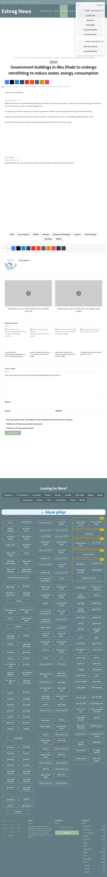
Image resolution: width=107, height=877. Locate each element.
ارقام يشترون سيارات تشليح (26, 570)
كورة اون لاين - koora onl (26, 673)
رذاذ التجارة (81, 663)
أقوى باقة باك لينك (45, 689)
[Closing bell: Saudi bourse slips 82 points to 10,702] (91, 339)
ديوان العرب (61, 704)
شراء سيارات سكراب (10, 554)
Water (59, 238)
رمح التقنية (96, 663)
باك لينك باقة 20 (45, 682)
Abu (12, 234)
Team (17, 2)
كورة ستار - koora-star (10, 637)
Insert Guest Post (46, 11)
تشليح (26, 552)
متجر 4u (61, 578)
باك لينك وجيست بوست (96, 735)
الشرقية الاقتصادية (81, 610)
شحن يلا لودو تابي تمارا (46, 587)
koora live (10, 652)
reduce (78, 234)
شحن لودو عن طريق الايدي (45, 620)
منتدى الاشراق (96, 725)
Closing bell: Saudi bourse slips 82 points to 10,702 (91, 353)
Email (8, 411)
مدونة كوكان (81, 617)
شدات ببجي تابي (45, 529)
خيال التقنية (96, 603)
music (100, 495)
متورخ (96, 637)
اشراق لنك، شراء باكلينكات (97, 710)
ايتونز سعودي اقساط (61, 543)
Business (8, 495)
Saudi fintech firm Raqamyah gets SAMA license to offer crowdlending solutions (15, 354)
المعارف (97, 657)
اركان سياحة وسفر (89, 577)
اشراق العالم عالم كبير (80, 718)
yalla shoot (45, 720)
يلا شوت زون (26, 805)
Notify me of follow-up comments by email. (25, 424)
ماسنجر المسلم (88, 554)
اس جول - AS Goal (10, 681)
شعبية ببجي (61, 627)
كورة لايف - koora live (26, 772)
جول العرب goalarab (26, 593)
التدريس (96, 717)
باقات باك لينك (80, 703)
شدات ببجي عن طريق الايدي (45, 579)
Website (58, 411)
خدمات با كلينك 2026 (61, 697)
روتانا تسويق (97, 643)
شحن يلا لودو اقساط (46, 543)
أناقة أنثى (80, 629)
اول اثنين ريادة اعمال (96, 523)
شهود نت (80, 669)
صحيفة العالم (81, 758)
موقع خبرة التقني (97, 630)
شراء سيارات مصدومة (10, 570)
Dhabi (36, 234)
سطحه (10, 522)
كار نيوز (80, 623)
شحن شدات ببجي (61, 612)
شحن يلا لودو (61, 619)
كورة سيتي (10, 586)
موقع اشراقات (96, 569)
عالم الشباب (88, 533)
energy (46, 234)
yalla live (18, 626)
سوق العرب (61, 682)
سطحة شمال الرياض (26, 537)
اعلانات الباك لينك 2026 (80, 726)
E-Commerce (22, 495)
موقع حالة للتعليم (97, 751)
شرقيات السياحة (81, 681)
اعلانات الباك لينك (80, 710)
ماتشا (45, 657)
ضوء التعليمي (96, 563)
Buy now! (36, 2)
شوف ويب (81, 603)
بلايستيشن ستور (61, 634)
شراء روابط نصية (96, 703)
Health (68, 495)
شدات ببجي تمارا (45, 522)
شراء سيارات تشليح (26, 562)
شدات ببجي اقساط (61, 522)
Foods (47, 495)
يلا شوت (61, 719)
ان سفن (97, 594)
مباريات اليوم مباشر (61, 727)
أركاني (96, 675)
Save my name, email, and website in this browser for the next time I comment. (40, 420)
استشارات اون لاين (80, 650)
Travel (72, 500)
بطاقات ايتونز (46, 627)
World (23, 2)
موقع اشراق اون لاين (80, 570)
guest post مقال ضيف (45, 675)
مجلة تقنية (96, 742)
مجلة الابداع (80, 643)
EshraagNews (24, 260)
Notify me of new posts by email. (20, 428)
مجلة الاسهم (97, 609)
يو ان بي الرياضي (80, 743)
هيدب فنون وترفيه (96, 759)
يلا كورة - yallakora (10, 673)
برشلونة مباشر (45, 726)
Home (5, 2)
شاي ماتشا (61, 663)
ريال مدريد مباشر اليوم (26, 610)
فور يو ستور (45, 572)
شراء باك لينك (97, 696)
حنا (61, 657)
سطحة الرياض (26, 521)
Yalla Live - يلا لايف (10, 665)
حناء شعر (45, 649)
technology (72, 11)
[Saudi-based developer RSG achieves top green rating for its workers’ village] (66, 339)
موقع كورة (18, 737)
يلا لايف (18, 600)
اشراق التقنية (80, 587)
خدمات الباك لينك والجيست (61, 674)
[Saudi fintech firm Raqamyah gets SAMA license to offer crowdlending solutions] (16, 339)
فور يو (45, 602)
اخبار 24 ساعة (81, 750)
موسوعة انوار (96, 687)
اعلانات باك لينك (61, 710)
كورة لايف (26, 698)
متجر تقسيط (45, 558)
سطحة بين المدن (26, 529)
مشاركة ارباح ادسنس (81, 523)
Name (8, 402)
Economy (64, 11)
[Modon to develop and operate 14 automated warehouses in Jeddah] (41, 339)
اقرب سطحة (10, 544)
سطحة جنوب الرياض (26, 545)
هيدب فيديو (80, 657)
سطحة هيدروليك (10, 529)
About (11, 2)
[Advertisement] (53, 35)
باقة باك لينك (96, 542)
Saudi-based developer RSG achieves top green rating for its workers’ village (65, 354)
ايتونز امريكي (45, 535)
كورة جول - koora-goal (26, 645)
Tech (29, 2)
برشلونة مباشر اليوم (10, 611)
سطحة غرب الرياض (10, 537)
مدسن (80, 637)
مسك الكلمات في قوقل (96, 587)
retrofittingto (91, 234)
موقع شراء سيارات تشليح (10, 562)
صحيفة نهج (96, 623)
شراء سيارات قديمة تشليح (18, 577)
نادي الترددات (97, 649)
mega (90, 495)
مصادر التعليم (81, 733)
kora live (10, 692)
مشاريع (45, 704)
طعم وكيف (96, 669)
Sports (56, 11)
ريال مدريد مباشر (61, 734)
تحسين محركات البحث (81, 544)
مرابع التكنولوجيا (80, 596)
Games (58, 495)
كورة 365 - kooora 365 (26, 681)
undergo (49, 238)
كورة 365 (26, 586)
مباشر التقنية (81, 675)
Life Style (79, 495)
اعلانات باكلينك (45, 710)
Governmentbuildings (62, 234)
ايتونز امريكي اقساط (45, 595)
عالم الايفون (96, 617)
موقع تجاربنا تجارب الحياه (45, 697)
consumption (24, 234)
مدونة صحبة (96, 681)
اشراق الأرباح (80, 687)
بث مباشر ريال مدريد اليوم (10, 593)
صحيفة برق (80, 563)
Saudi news (27, 500)
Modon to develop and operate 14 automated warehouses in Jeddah (40, 354)
